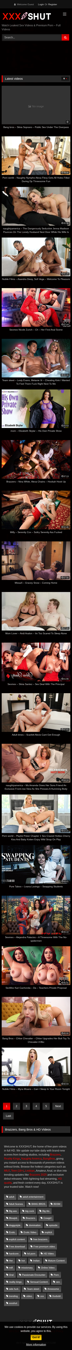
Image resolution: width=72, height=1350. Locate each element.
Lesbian (30, 1170)
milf (11, 1267)
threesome (53, 1289)
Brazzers (55, 1154)
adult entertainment (33, 1196)
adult (11, 1196)
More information (36, 1344)
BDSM (57, 1204)
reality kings (15, 1281)
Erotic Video (30, 1232)
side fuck (13, 1289)
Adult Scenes (16, 1204)
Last (8, 1115)
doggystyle (14, 1225)
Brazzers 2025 (38, 1174)
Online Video (48, 1267)
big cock (29, 1211)
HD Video (49, 1253)
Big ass (13, 1211)
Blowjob (13, 1218)
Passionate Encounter (33, 1274)
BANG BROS (38, 1204)
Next (58, 1106)
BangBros (49, 1158)
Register (52, 4)
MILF (7, 1170)
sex (58, 1281)
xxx (42, 1296)
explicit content (17, 1239)
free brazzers (40, 1239)
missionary (27, 1267)
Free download (17, 1246)
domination (35, 1225)
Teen (14, 1170)
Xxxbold (56, 1296)
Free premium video (44, 1246)
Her (11, 1260)
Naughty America (31, 1158)
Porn (56, 1274)
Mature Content (56, 1260)
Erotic (12, 1232)
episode (53, 1225)
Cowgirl (47, 1218)
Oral (11, 1274)
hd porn (31, 1253)
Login (41, 4)
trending (13, 1296)
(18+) (21, 1170)
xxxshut (13, 1303)
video (29, 1296)
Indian (36, 1260)
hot (23, 1260)
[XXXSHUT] (29, 16)
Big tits (45, 1211)
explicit (48, 1232)
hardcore (14, 1253)
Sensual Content (39, 1281)
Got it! (36, 1337)
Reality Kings (12, 1158)
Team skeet (33, 1289)
